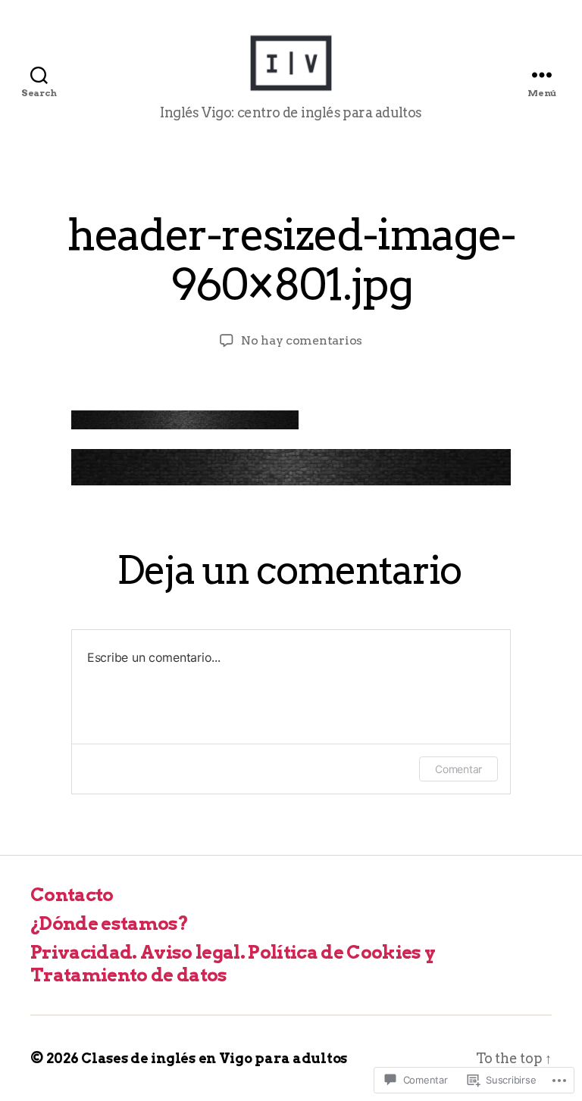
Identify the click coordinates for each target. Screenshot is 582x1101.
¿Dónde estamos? (109, 923)
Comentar (458, 769)
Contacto (72, 895)
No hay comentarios (301, 340)
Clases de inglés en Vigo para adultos (214, 1058)
